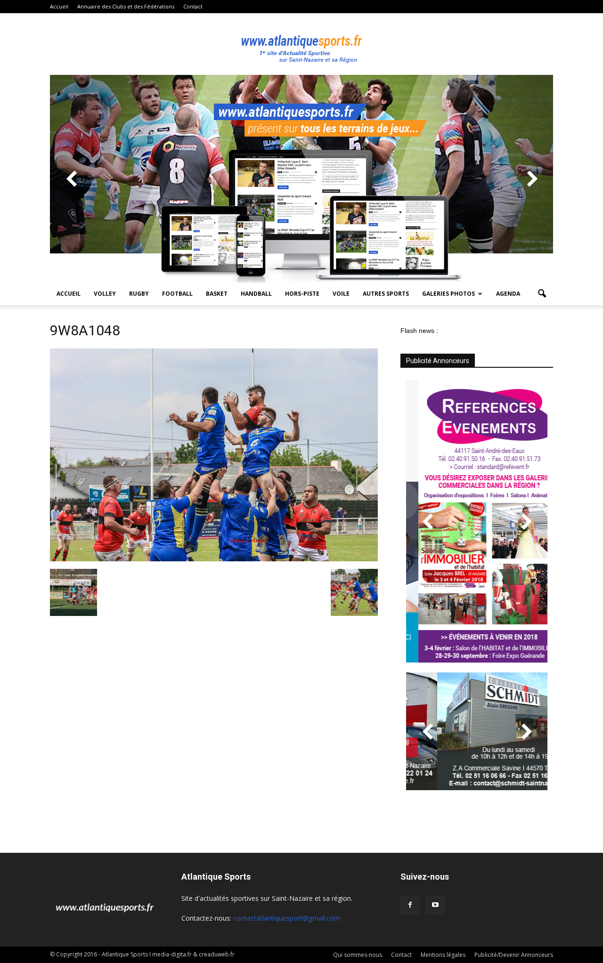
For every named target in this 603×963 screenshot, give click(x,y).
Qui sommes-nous (357, 955)
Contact (193, 6)
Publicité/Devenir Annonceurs (513, 955)
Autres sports (386, 294)
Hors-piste (302, 294)
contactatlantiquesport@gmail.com (286, 918)
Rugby (139, 294)
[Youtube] (435, 905)
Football (177, 294)
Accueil (59, 6)
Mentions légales (443, 955)
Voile (341, 294)
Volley (105, 294)
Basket (217, 294)
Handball (256, 294)
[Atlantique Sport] (301, 44)
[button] (541, 294)
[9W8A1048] (214, 559)
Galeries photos (448, 294)
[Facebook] (409, 905)
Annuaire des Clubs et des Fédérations (125, 6)
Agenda (508, 294)
